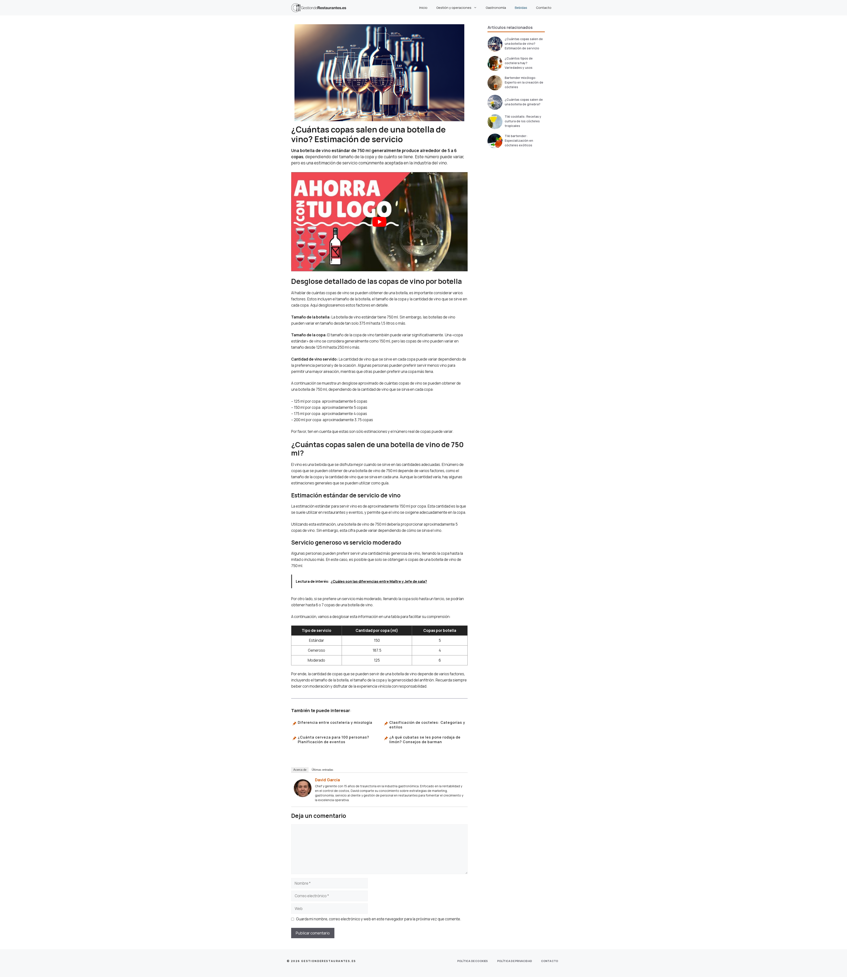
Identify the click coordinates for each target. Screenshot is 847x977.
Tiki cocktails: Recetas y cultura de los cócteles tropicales (523, 121)
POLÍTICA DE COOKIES (472, 961)
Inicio (423, 7)
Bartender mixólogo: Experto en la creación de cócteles (524, 82)
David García (327, 779)
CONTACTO (549, 961)
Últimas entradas (322, 769)
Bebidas (521, 7)
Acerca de (299, 769)
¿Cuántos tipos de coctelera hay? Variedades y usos (519, 63)
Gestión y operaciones (453, 7)
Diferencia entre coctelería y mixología (335, 722)
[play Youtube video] (379, 221)
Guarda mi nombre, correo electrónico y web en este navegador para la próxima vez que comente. (378, 918)
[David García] (302, 795)
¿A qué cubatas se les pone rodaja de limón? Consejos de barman (425, 739)
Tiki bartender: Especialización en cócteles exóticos (519, 140)
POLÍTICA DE (514, 961)
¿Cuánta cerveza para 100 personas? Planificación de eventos (333, 739)
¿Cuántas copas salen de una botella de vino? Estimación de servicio (524, 43)
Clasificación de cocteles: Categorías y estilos (427, 724)
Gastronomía (496, 7)
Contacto (543, 7)
